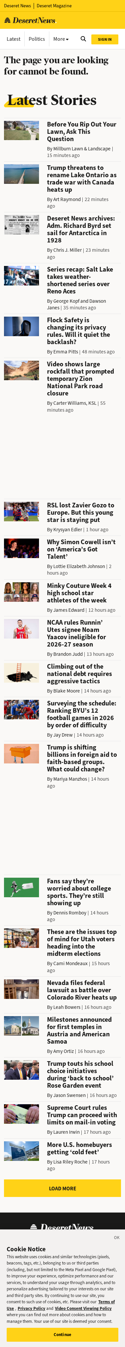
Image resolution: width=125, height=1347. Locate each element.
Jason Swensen (69, 1095)
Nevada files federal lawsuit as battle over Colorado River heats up (82, 990)
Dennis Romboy (69, 912)
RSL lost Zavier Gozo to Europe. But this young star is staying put (80, 512)
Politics (37, 38)
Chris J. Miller (67, 250)
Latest (13, 38)
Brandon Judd (68, 654)
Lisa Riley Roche (70, 1162)
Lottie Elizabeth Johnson (79, 566)
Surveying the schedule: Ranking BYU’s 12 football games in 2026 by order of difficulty (81, 714)
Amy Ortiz (63, 1051)
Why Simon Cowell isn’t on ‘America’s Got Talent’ (81, 549)
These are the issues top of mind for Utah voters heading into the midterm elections (82, 942)
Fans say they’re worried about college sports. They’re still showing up (79, 892)
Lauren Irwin (66, 1132)
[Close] (117, 1238)
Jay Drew (63, 735)
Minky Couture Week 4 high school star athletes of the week (79, 593)
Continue (62, 1334)
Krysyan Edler (67, 529)
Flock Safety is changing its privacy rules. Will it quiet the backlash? (78, 331)
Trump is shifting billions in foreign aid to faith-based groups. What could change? (82, 758)
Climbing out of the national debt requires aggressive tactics (79, 674)
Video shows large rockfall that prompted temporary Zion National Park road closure (80, 379)
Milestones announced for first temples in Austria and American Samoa (79, 1030)
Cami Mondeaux (70, 963)
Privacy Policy (31, 1308)
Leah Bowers (66, 1007)
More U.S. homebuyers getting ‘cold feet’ (79, 1148)
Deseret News (17, 6)
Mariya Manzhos (70, 779)
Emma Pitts (65, 351)
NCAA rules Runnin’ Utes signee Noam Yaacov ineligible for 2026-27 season (76, 633)
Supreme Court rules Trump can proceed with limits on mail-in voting (82, 1115)
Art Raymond (67, 199)
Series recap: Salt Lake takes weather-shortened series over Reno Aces (80, 280)
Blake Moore (66, 691)
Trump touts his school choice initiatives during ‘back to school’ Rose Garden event (80, 1074)
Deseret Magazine (54, 6)
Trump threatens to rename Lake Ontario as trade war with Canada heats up (82, 178)
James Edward (68, 610)
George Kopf (66, 301)
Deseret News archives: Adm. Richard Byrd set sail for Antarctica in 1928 (81, 229)
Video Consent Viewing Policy (83, 1308)
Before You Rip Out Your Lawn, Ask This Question (81, 131)
